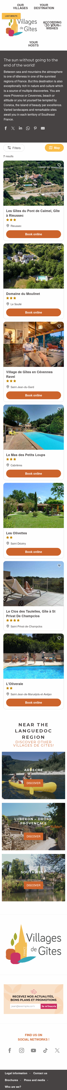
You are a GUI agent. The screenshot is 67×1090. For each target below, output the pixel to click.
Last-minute (11, 16)
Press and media (34, 1080)
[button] (53, 25)
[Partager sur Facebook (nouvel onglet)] (5, 128)
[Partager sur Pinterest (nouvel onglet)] (35, 128)
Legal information (16, 1073)
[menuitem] (20, 6)
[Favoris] (47, 25)
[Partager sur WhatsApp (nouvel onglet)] (28, 128)
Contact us (40, 1073)
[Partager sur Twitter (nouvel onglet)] (13, 128)
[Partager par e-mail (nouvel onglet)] (43, 128)
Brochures (11, 1080)
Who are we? (13, 1087)
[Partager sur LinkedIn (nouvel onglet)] (20, 128)
